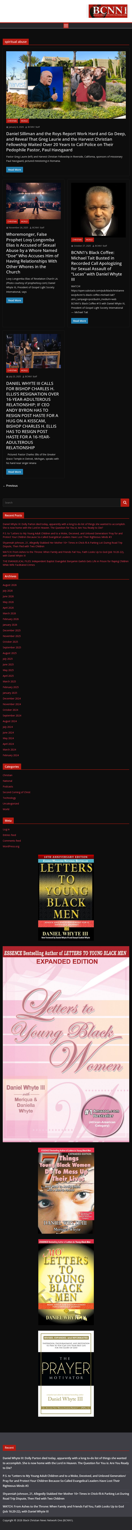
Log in (6, 829)
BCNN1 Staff (34, 127)
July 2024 (8, 726)
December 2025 (12, 630)
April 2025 (8, 675)
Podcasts (8, 786)
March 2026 (9, 613)
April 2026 (8, 607)
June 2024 (8, 732)
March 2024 (9, 749)
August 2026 (10, 585)
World (24, 121)
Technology (9, 797)
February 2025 (11, 687)
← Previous (10, 486)
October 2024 (10, 709)
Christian (12, 121)
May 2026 (8, 602)
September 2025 (12, 647)
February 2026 (11, 619)
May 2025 (8, 670)
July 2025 (8, 658)
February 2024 (11, 755)
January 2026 (10, 624)
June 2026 (8, 596)
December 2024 (12, 698)
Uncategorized (11, 803)
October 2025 (10, 641)
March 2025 (9, 681)
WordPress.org (11, 846)
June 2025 (8, 664)
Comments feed (12, 840)
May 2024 (8, 738)
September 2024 (12, 715)
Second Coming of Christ (16, 792)
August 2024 (10, 721)
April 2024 (8, 743)
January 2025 (10, 692)
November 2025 (12, 636)
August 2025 (10, 653)
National (7, 780)
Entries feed (9, 835)
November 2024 (12, 704)
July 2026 (8, 590)
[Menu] (66, 25)
